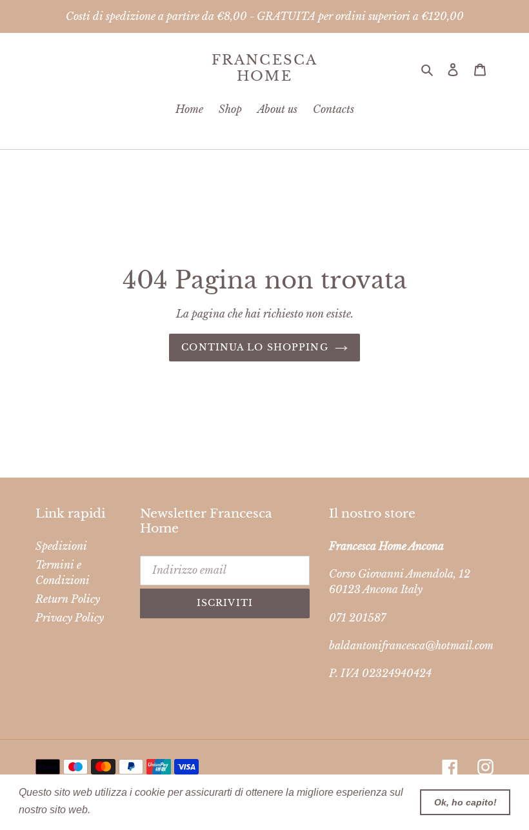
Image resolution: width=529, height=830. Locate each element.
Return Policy (67, 598)
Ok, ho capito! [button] (465, 802)
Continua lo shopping (254, 347)
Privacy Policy (69, 617)
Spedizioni (61, 546)
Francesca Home (264, 68)
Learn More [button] (121, 809)
